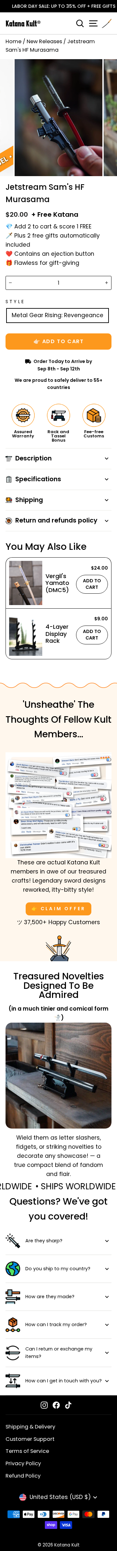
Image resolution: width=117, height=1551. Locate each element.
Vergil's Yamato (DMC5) (57, 583)
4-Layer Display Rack (57, 634)
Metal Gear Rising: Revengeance (57, 315)
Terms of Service (27, 1451)
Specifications (38, 479)
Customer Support (30, 1439)
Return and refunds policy (56, 520)
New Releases (44, 41)
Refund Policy (23, 1476)
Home (13, 41)
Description (33, 458)
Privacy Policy (23, 1463)
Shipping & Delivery (30, 1426)
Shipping (29, 500)
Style (15, 301)
